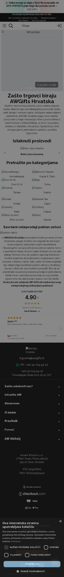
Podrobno (16, 541)
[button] (32, 571)
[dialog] (32, 547)
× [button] (60, 521)
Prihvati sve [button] (32, 564)
